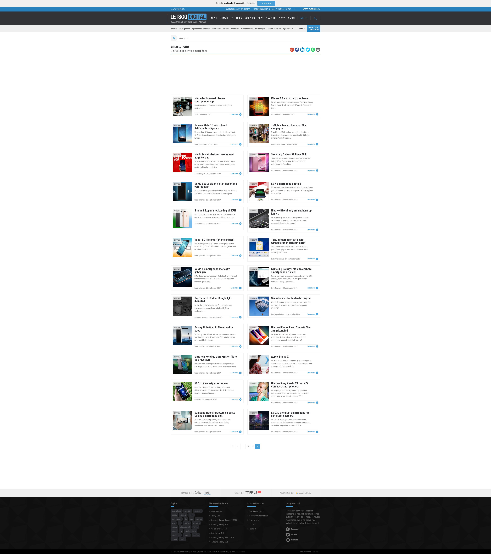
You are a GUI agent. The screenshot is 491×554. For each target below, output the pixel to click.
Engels (317, 9)
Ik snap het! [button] (266, 3)
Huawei (224, 18)
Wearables (216, 28)
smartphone (176, 511)
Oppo (260, 18)
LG (232, 18)
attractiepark (185, 527)
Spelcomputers (247, 28)
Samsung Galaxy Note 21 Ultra (278, 9)
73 (253, 446)
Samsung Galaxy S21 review (208, 9)
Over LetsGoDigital (256, 511)
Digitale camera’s (274, 28)
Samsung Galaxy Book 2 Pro (222, 537)
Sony (282, 18)
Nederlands (308, 9)
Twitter (294, 534)
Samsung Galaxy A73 (219, 524)
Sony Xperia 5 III (217, 533)
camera (183, 515)
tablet (183, 539)
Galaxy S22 (215, 516)
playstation (176, 535)
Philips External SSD (219, 529)
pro (191, 519)
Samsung (271, 18)
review (174, 539)
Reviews (174, 28)
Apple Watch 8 (216, 511)
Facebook (295, 529)
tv (181, 531)
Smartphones (184, 28)
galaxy (174, 515)
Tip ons (315, 551)
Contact (252, 524)
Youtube (294, 540)
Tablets (226, 28)
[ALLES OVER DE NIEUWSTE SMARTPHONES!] (189, 17)
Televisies (235, 28)
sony (174, 523)
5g (186, 519)
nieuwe (187, 535)
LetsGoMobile (305, 551)
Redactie (252, 529)
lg (179, 523)
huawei (187, 523)
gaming (196, 535)
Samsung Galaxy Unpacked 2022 (224, 520)
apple (196, 527)
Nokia (239, 18)
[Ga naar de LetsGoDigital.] (173, 38)
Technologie (260, 28)
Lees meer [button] (251, 3)
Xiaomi (291, 18)
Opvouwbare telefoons (201, 28)
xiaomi (174, 531)
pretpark (196, 523)
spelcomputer (191, 531)
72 (248, 446)
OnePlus (250, 18)
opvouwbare (176, 519)
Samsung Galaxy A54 (219, 542)
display (199, 519)
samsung (198, 511)
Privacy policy (254, 520)
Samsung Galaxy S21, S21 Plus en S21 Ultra (242, 9)
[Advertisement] (245, 76)
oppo (192, 515)
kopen (174, 527)
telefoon (188, 511)
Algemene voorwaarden (258, 516)
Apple (214, 18)
